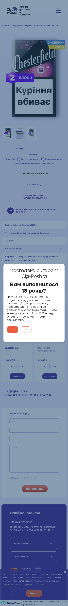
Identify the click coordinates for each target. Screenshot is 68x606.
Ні (26, 329)
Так (12, 329)
